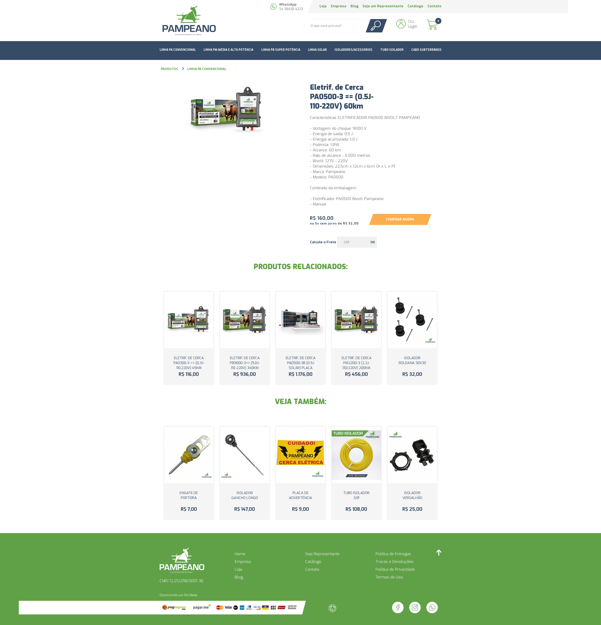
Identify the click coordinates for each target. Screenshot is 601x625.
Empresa (338, 6)
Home (240, 554)
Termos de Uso (389, 577)
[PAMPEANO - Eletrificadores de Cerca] (189, 21)
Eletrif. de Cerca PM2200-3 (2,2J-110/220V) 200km (356, 363)
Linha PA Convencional (178, 50)
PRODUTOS (170, 69)
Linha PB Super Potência (280, 50)
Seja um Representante (382, 6)
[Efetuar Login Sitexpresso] (312, 609)
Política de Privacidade (395, 569)
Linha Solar (317, 50)
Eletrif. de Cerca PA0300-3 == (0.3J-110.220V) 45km (188, 363)
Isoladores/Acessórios (353, 50)
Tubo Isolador (392, 50)
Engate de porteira (189, 495)
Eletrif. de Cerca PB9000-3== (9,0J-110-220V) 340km (245, 363)
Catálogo (415, 6)
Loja (323, 6)
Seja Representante (322, 554)
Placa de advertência (300, 495)
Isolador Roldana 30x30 (412, 360)
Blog (354, 6)
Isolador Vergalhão (412, 495)
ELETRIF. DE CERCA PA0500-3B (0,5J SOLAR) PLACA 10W (301, 365)
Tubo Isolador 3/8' (356, 495)
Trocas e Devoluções (394, 561)
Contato (434, 6)
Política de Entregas (393, 554)
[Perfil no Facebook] (398, 607)
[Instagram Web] (415, 607)
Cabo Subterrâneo (426, 50)
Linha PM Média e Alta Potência (228, 50)
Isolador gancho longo (244, 495)
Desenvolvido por (178, 595)
